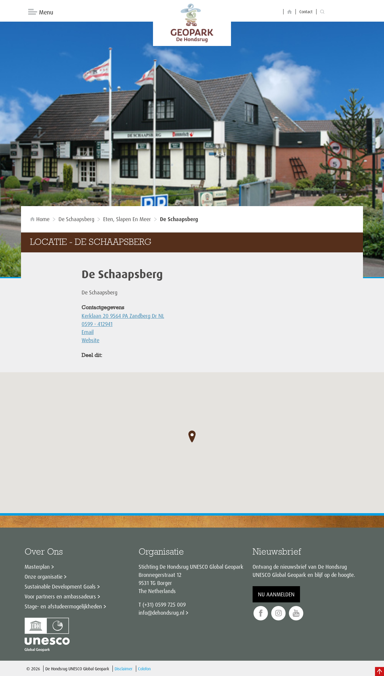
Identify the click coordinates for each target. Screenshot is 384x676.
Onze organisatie (43, 576)
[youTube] (296, 613)
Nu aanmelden (276, 594)
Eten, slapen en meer (127, 219)
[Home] (290, 12)
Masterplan (37, 566)
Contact (306, 11)
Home (43, 219)
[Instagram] (278, 613)
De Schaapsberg (76, 219)
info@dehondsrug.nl (161, 612)
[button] (192, 437)
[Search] (322, 12)
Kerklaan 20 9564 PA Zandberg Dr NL (123, 315)
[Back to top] (379, 671)
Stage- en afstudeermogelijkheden (63, 606)
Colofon (144, 668)
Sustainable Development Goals (60, 586)
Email (88, 332)
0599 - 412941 (97, 324)
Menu (46, 12)
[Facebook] (261, 613)
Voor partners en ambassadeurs (60, 596)
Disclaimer (124, 668)
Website (90, 340)
